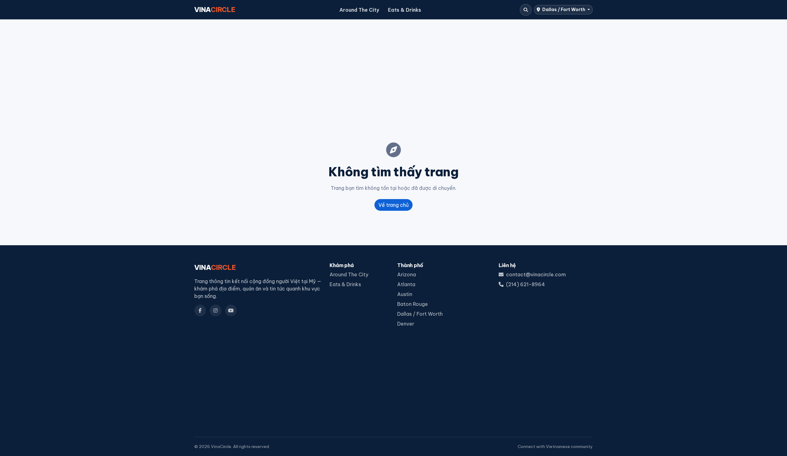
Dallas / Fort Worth (563, 9)
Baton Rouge (412, 304)
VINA (214, 9)
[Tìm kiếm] (526, 10)
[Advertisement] (393, 71)
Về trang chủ (393, 205)
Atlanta (406, 284)
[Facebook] (200, 310)
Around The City (359, 10)
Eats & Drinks (404, 10)
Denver (405, 324)
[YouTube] (231, 310)
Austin (404, 294)
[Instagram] (215, 310)
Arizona (406, 274)
